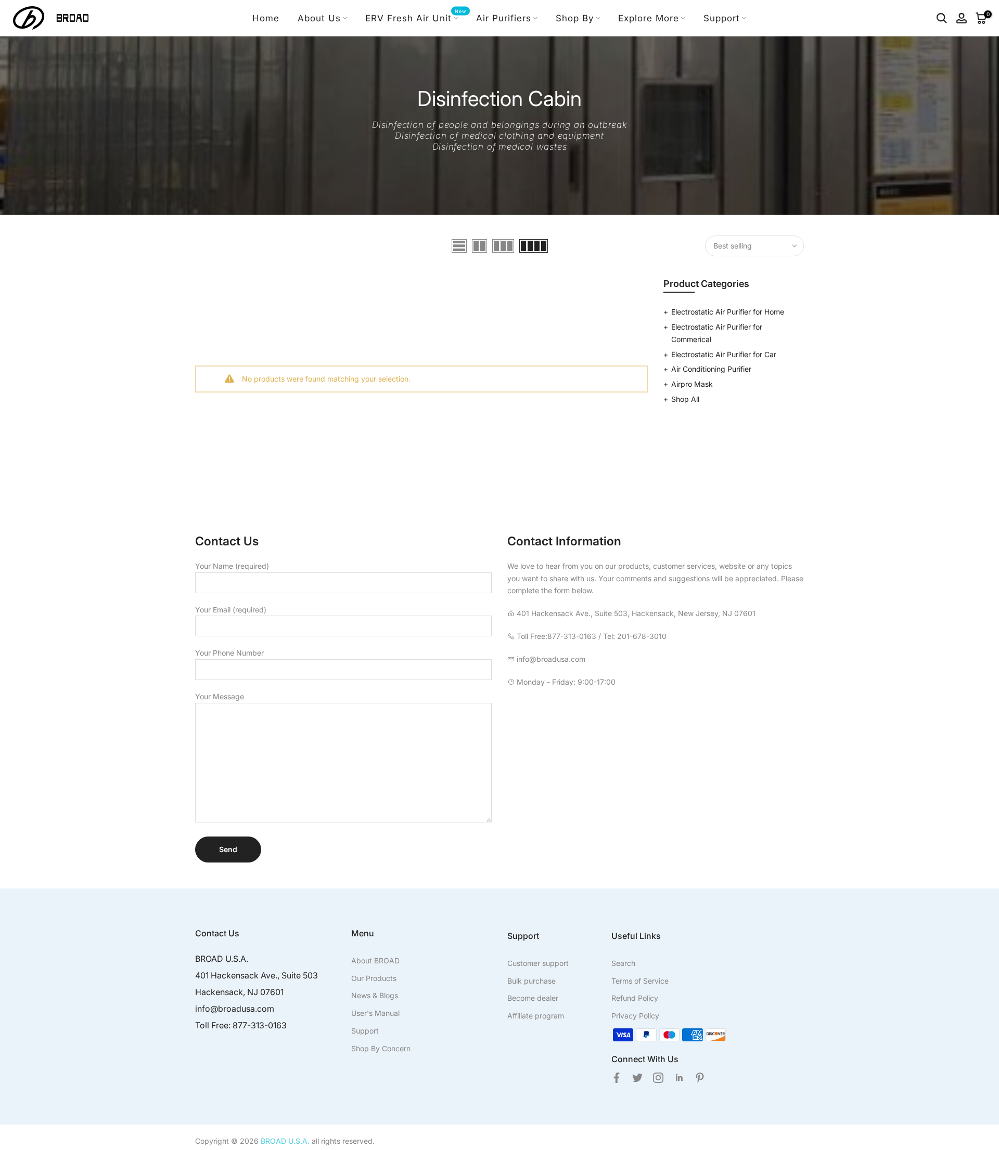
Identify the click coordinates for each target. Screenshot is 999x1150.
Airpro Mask (692, 384)
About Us (319, 18)
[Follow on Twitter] (637, 1078)
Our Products (373, 978)
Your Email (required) (230, 609)
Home (265, 18)
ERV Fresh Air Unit (415, 17)
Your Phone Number (229, 652)
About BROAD (375, 960)
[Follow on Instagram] (658, 1078)
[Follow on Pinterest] (700, 1078)
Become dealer (532, 998)
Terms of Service (640, 980)
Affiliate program (535, 1015)
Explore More (648, 18)
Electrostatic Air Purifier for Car (723, 354)
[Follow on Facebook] (616, 1078)
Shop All (685, 399)
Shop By (575, 18)
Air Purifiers (503, 18)
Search (623, 963)
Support (721, 18)
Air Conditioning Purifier (711, 368)
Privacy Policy (635, 1015)
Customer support (538, 963)
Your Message (219, 696)
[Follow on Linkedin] (679, 1078)
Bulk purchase (531, 980)
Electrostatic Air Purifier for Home (727, 311)
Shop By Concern (381, 1048)
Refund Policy (634, 998)
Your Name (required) (232, 565)
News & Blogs (374, 995)
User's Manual (375, 1013)
